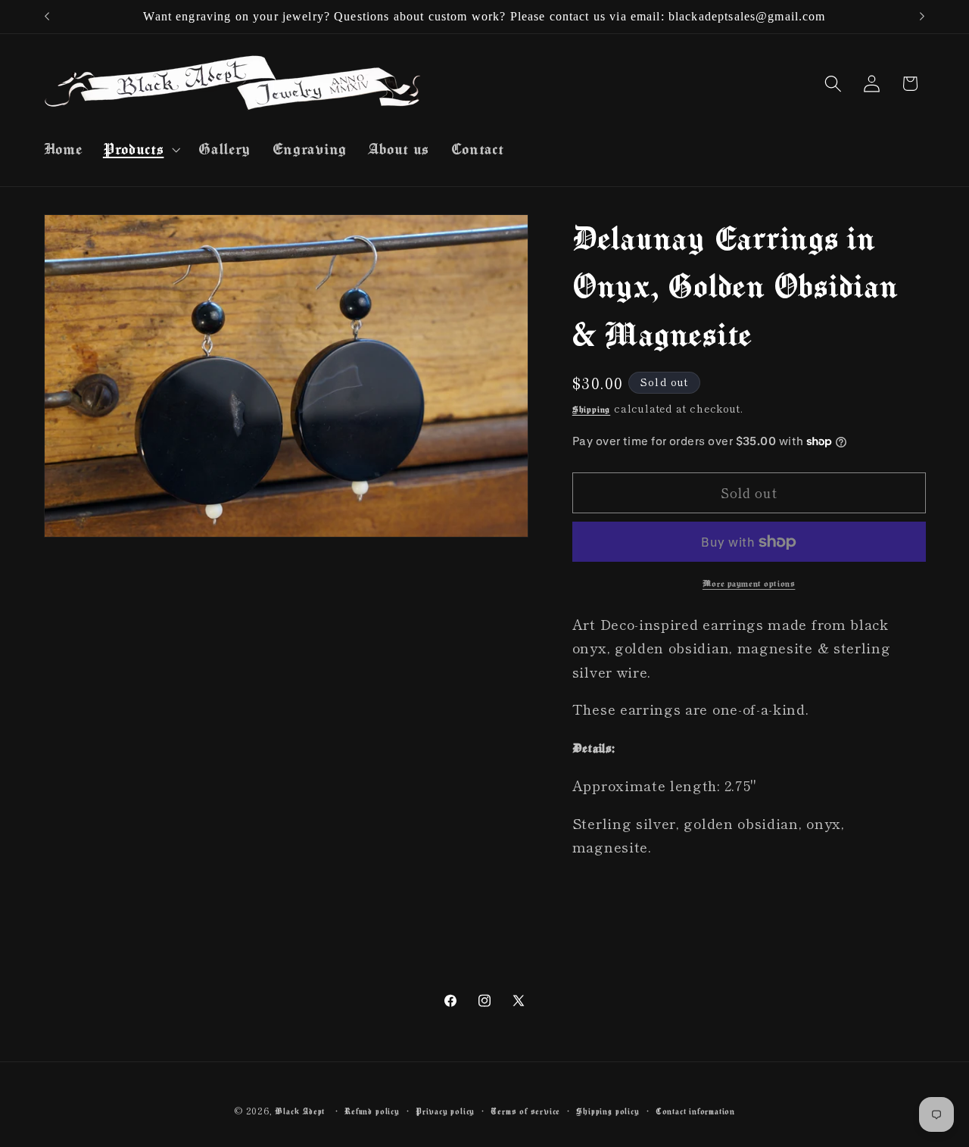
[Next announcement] (922, 16)
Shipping (591, 409)
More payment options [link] (749, 583)
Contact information (695, 1111)
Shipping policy (607, 1111)
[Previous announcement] (47, 16)
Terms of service (525, 1111)
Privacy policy (445, 1111)
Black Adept (300, 1111)
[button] (139, 149)
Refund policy (371, 1111)
